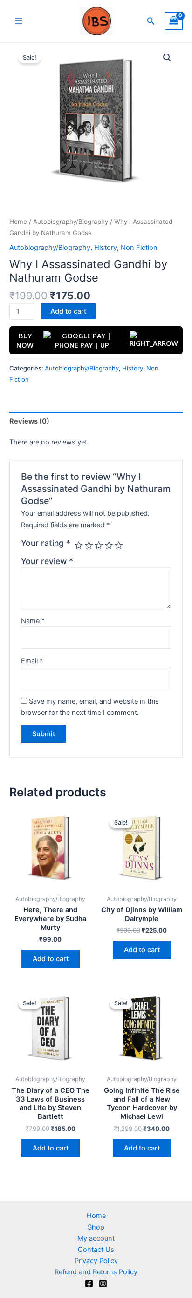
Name (33, 621)
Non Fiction (139, 247)
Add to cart (68, 311)
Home (18, 221)
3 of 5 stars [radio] (99, 545)
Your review (47, 561)
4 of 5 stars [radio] (109, 545)
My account (96, 1238)
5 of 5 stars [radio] (119, 545)
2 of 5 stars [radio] (89, 545)
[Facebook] (89, 1283)
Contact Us (96, 1249)
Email (32, 661)
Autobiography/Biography (70, 221)
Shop (96, 1227)
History (105, 247)
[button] (151, 21)
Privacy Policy (96, 1261)
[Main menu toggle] (18, 21)
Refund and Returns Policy (96, 1272)
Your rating (45, 543)
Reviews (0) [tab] (29, 421)
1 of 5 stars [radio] (79, 545)
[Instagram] (103, 1283)
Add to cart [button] (51, 959)
